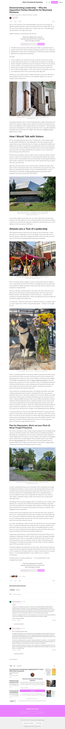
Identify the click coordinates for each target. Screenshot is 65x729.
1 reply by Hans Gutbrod (18, 624)
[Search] (46, 2)
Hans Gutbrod (15, 17)
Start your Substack (29, 723)
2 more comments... (13, 659)
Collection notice (41, 720)
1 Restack (23, 576)
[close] (45, 673)
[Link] (8, 136)
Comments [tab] (12, 589)
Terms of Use (38, 693)
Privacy (31, 720)
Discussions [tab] (19, 665)
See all (12, 701)
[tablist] (14, 590)
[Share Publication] (49, 2)
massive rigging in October (39, 380)
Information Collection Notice (32, 695)
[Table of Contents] (1, 364)
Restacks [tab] (18, 589)
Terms (35, 720)
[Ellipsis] (55, 601)
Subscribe (54, 2)
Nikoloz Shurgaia (16, 628)
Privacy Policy (42, 695)
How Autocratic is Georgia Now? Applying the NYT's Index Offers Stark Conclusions (26, 670)
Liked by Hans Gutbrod (17, 603)
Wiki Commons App (32, 172)
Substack (26, 726)
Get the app (38, 723)
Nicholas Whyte (15, 601)
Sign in (61, 2)
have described (19, 440)
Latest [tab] (14, 665)
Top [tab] (11, 665)
